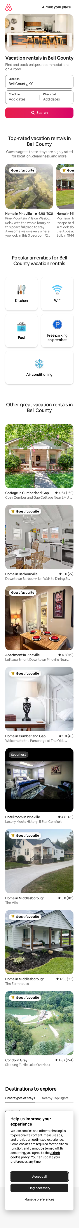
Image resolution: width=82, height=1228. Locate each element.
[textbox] (22, 99)
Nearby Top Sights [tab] (55, 1098)
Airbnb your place (56, 7)
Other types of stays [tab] (20, 1098)
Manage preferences (39, 1199)
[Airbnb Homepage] (8, 7)
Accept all (39, 1177)
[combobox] (39, 83)
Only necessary (39, 1188)
